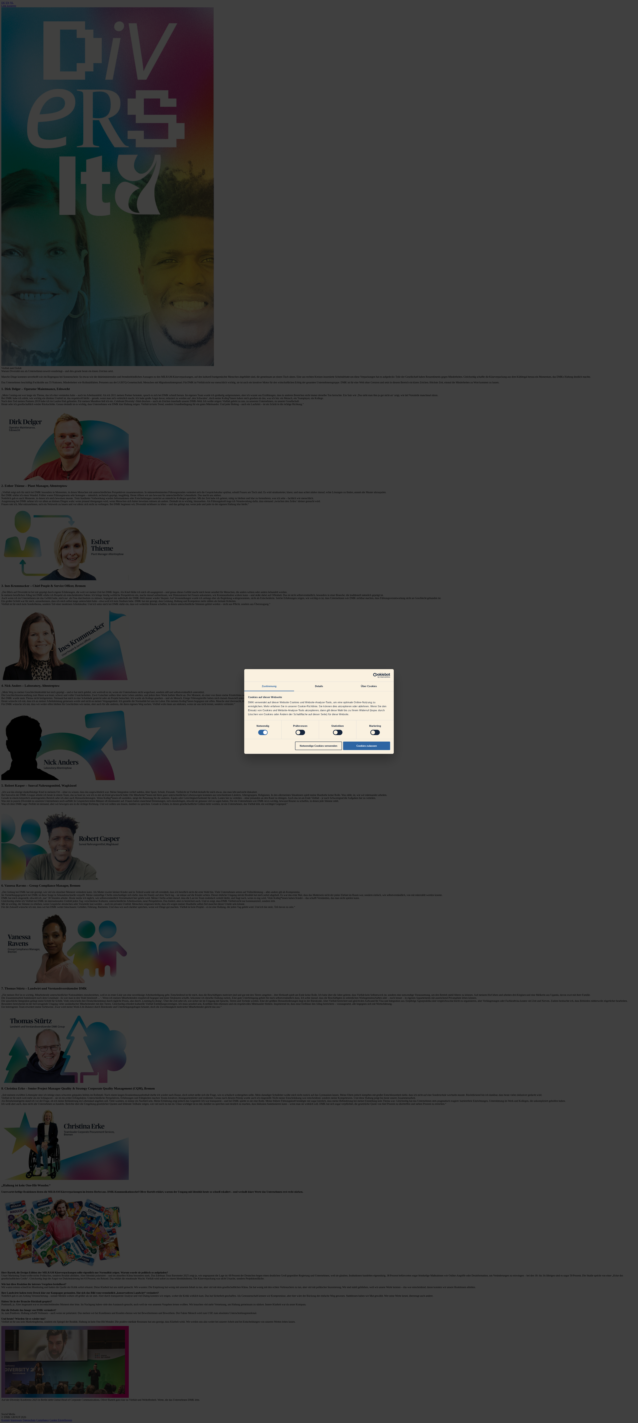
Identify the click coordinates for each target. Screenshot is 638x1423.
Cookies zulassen (366, 745)
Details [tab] (319, 686)
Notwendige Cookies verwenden (318, 745)
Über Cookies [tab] (369, 686)
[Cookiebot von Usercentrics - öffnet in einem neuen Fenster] (375, 675)
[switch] (300, 732)
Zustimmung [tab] (269, 686)
